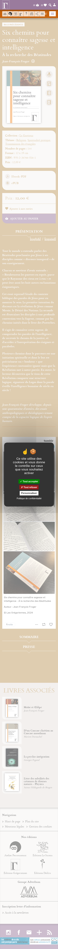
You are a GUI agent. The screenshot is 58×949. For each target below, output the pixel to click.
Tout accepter (30, 481)
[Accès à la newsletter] (31, 13)
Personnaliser (29, 493)
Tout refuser (30, 487)
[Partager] (37, 14)
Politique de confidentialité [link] (29, 498)
